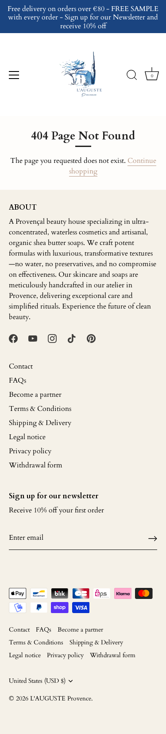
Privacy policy (30, 451)
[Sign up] (152, 537)
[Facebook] (13, 338)
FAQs (17, 380)
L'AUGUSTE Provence (60, 699)
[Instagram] (52, 338)
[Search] (132, 76)
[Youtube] (32, 338)
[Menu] (14, 75)
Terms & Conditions (40, 409)
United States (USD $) (37, 681)
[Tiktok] (71, 338)
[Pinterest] (91, 338)
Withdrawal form (35, 465)
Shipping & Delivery (40, 423)
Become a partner (35, 394)
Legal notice (27, 437)
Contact (21, 366)
